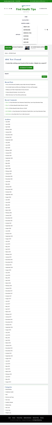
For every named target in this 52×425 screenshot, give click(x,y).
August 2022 (8, 197)
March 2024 (8, 168)
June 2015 (8, 363)
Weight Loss (27, 26)
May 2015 (8, 366)
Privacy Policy (19, 417)
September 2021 (9, 225)
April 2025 (8, 147)
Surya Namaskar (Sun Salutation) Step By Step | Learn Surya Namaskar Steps (26, 102)
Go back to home (26, 67)
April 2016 (8, 340)
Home (26, 16)
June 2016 (8, 335)
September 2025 (9, 140)
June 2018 (8, 275)
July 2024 (8, 160)
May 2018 (8, 277)
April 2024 (8, 166)
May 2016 (8, 337)
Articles (18, 34)
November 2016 (9, 322)
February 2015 (9, 374)
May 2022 (8, 205)
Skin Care (26, 39)
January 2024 (8, 173)
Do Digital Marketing (37, 420)
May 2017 (8, 306)
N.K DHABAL (8, 111)
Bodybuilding (27, 29)
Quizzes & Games (25, 23)
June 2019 (8, 244)
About (9, 417)
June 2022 (8, 202)
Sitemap (42, 417)
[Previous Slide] (45, 1)
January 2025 (8, 153)
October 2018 (8, 264)
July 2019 (8, 241)
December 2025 (9, 134)
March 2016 (8, 342)
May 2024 (8, 163)
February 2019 (9, 254)
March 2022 (8, 210)
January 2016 (8, 345)
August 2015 (8, 358)
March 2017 (8, 311)
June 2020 (8, 231)
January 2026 (8, 132)
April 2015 (8, 369)
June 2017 (8, 303)
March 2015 (8, 371)
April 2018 (8, 280)
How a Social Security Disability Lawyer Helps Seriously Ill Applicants (21, 84)
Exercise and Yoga (10, 397)
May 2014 (8, 379)
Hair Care (26, 42)
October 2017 (8, 296)
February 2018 (9, 285)
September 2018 (9, 267)
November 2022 (9, 189)
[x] (8, 8)
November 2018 (9, 262)
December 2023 (9, 176)
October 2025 (8, 137)
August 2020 (8, 228)
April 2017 (8, 309)
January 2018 (8, 288)
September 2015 (9, 356)
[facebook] (4, 8)
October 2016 (8, 324)
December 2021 (9, 218)
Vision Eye (8, 410)
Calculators (25, 20)
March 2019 (8, 251)
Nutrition (26, 36)
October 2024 (8, 155)
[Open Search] (45, 29)
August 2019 (8, 238)
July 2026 (8, 121)
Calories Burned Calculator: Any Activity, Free (15, 92)
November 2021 (9, 220)
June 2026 (8, 124)
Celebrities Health (9, 392)
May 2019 (8, 246)
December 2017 (9, 290)
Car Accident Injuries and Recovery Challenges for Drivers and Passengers (21, 87)
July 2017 (8, 301)
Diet (6, 394)
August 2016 (8, 329)
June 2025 (8, 145)
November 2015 (9, 350)
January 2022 (8, 215)
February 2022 (9, 212)
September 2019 (9, 236)
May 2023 (8, 184)
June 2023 (8, 181)
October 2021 (8, 223)
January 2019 (8, 257)
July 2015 (8, 361)
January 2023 (8, 186)
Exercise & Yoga (27, 33)
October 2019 (8, 233)
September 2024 (9, 158)
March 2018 (8, 283)
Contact (13, 417)
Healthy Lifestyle (9, 402)
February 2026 (9, 129)
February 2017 (9, 314)
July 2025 (8, 142)
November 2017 (9, 293)
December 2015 (9, 348)
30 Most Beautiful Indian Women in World (19, 105)
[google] (9, 8)
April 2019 (8, 249)
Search (6, 73)
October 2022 (8, 192)
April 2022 (8, 207)
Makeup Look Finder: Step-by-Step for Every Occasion (37, 1)
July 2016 (8, 332)
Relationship (8, 405)
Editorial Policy (36, 417)
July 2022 (8, 199)
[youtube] (11, 8)
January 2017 (8, 316)
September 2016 (9, 327)
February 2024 (9, 171)
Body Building (8, 389)
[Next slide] (47, 1)
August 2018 (8, 270)
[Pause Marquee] (46, 48)
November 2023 (9, 179)
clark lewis (8, 114)
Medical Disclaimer (27, 417)
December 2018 (9, 259)
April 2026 (8, 126)
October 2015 (8, 353)
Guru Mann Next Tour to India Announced (20, 114)
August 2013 (8, 382)
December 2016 (9, 319)
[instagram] (6, 8)
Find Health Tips (26, 9)
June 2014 (8, 376)
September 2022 (9, 194)
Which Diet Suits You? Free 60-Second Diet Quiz (16, 94)
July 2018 (8, 272)
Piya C (7, 102)
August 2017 (8, 298)
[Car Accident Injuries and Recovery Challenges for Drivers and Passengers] (23, 48)
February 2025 (9, 150)
